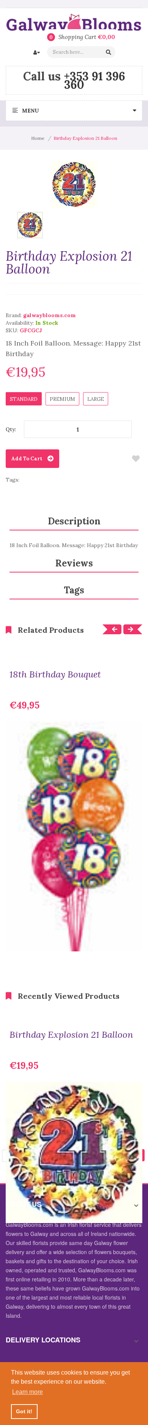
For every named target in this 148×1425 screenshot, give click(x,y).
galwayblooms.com (49, 315)
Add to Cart (26, 458)
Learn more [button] (27, 1392)
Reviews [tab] (74, 563)
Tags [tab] (74, 590)
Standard (24, 399)
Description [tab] (74, 521)
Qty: (11, 429)
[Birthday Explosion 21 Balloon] (30, 224)
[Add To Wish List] (135, 458)
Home (37, 138)
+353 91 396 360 (94, 80)
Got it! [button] (24, 1411)
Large (95, 399)
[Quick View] (131, 940)
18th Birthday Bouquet (55, 674)
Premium (62, 399)
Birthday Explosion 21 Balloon (71, 1034)
